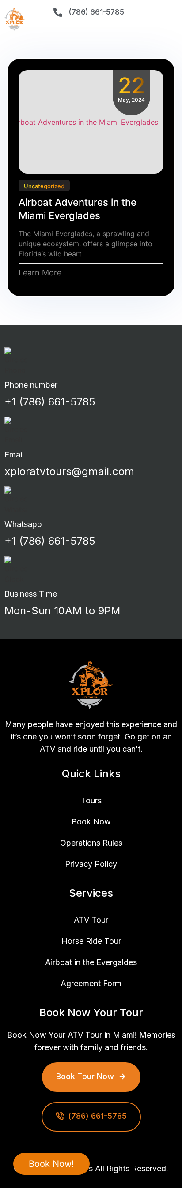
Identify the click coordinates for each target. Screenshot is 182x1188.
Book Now (91, 821)
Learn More (40, 272)
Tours (91, 800)
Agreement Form (91, 983)
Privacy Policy (91, 864)
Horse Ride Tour (91, 941)
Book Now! (51, 1163)
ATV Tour (91, 919)
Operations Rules (91, 842)
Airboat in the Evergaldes (91, 962)
